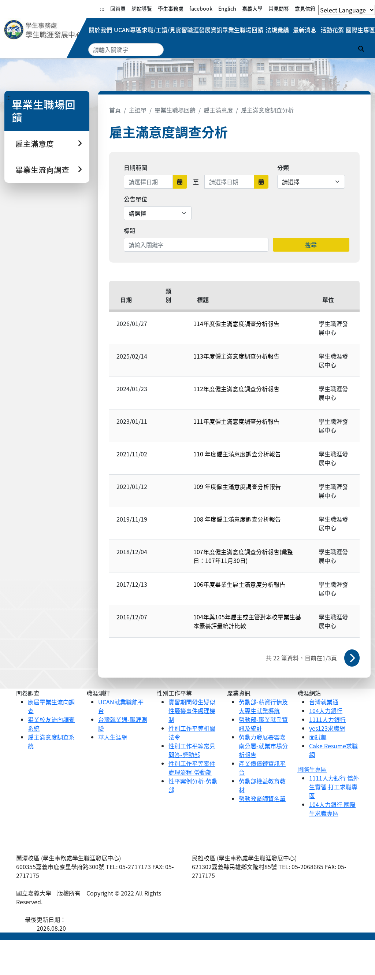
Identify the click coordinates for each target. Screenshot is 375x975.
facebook (200, 8)
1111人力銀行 (327, 719)
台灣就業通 (323, 701)
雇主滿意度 (218, 109)
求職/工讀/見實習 (164, 29)
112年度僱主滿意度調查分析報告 (236, 388)
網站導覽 (141, 8)
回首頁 (118, 8)
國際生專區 (360, 29)
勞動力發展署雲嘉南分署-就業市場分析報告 (263, 746)
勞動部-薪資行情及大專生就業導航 (263, 706)
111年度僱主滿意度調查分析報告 (236, 421)
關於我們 (100, 29)
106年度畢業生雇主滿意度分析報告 (239, 584)
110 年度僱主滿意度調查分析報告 (237, 453)
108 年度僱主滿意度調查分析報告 (237, 519)
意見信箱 (305, 8)
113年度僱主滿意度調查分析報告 (236, 356)
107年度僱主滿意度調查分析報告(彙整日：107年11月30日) (243, 556)
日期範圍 (135, 167)
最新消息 (304, 29)
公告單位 (135, 198)
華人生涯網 (112, 737)
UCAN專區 (128, 29)
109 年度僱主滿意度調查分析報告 (237, 486)
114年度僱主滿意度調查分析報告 (236, 323)
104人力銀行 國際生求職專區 (332, 809)
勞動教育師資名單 (262, 798)
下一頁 (352, 657)
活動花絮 (332, 29)
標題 (129, 230)
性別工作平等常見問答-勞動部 (191, 750)
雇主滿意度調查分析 (267, 109)
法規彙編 (277, 29)
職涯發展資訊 (204, 29)
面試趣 (318, 737)
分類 (283, 167)
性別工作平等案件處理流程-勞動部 (191, 767)
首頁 (115, 109)
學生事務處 (170, 8)
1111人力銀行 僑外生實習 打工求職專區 (334, 787)
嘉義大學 (252, 8)
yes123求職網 (327, 728)
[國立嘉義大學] (43, 29)
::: (102, 8)
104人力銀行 (325, 710)
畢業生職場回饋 (242, 29)
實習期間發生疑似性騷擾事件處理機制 (191, 710)
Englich (227, 8)
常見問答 (278, 8)
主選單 (137, 109)
